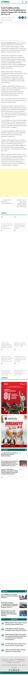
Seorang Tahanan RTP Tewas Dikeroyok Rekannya (7, 201)
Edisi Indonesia (8, 20)
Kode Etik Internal (21, 661)
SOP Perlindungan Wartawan (9, 661)
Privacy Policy (16, 662)
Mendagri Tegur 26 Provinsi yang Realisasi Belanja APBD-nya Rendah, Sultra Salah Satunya (21, 204)
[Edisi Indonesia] (5, 2)
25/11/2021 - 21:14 (10, 17)
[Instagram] (16, 670)
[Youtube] (14, 670)
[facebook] (19, 17)
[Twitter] (12, 670)
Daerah (7, 5)
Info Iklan (9, 662)
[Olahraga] (25, 450)
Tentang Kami (5, 659)
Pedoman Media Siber (20, 659)
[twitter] (22, 17)
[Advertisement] (14, 183)
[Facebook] (10, 670)
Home (2, 5)
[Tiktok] (18, 670)
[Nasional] (25, 591)
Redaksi (11, 659)
